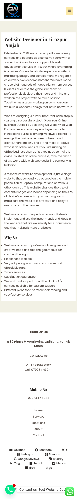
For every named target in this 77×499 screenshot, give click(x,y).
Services (38, 416)
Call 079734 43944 (38, 370)
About (38, 429)
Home (39, 410)
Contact (38, 435)
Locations (38, 423)
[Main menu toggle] (69, 10)
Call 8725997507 (38, 365)
